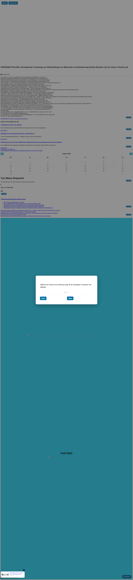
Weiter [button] (70, 298)
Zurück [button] (43, 298)
